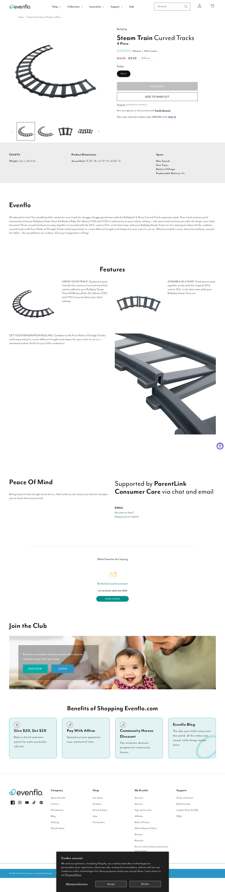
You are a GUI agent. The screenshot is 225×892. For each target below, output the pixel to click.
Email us (119, 516)
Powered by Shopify (44, 873)
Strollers (97, 804)
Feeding (55, 822)
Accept (110, 884)
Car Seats (98, 797)
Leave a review (112, 598)
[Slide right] (99, 131)
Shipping (121, 104)
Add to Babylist (157, 96)
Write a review (150, 51)
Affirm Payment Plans (146, 828)
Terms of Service (184, 797)
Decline (145, 884)
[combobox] (172, 6)
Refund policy (183, 804)
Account (139, 797)
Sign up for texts (143, 810)
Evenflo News (57, 828)
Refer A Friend (142, 822)
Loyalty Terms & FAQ (187, 810)
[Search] (186, 6)
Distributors (57, 810)
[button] (212, 6)
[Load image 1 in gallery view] (26, 131)
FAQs (179, 816)
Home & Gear (100, 810)
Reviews (139, 834)
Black (125, 74)
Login (62, 668)
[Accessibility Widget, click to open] (220, 446)
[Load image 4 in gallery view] (85, 131)
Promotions (99, 822)
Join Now (35, 668)
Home (21, 17)
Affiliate (139, 816)
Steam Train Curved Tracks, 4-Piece (44, 17)
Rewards (139, 840)
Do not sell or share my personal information (151, 848)
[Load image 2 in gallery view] (45, 131)
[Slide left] (12, 131)
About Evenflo (58, 797)
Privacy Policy (73, 875)
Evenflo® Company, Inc (26, 873)
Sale (95, 816)
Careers (55, 804)
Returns (139, 804)
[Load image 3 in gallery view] (65, 131)
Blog (53, 816)
